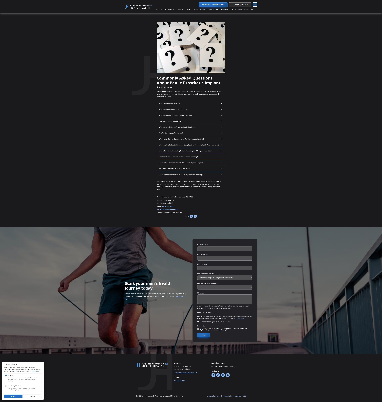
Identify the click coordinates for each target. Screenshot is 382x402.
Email (202, 264)
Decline (32, 396)
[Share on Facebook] (191, 217)
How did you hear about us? (207, 283)
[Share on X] (195, 217)
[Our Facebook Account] (213, 375)
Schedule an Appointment (213, 5)
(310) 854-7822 (167, 206)
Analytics (10, 375)
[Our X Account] (223, 375)
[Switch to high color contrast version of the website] (255, 4)
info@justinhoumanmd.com (168, 209)
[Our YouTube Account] (228, 375)
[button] (166, 10)
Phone (202, 254)
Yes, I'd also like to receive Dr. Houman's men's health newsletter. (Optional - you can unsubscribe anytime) (223, 329)
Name (202, 245)
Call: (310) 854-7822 (240, 5)
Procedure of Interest (208, 273)
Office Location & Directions (184, 372)
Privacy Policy (240, 318)
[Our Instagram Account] (218, 375)
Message (200, 293)
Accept (13, 396)
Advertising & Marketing (15, 386)
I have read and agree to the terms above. (215, 321)
